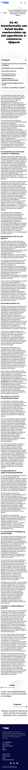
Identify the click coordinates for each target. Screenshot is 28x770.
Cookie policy (6, 754)
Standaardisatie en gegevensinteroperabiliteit (10, 79)
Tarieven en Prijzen (7, 746)
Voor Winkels (6, 744)
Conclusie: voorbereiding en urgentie (13, 87)
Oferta (4, 758)
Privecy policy (6, 756)
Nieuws (4, 749)
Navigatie (6, 60)
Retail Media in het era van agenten (13, 68)
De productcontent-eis (9, 71)
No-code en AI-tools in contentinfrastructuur (9, 74)
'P (1, 13)
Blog (5, 13)
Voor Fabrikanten (7, 742)
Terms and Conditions (8, 759)
